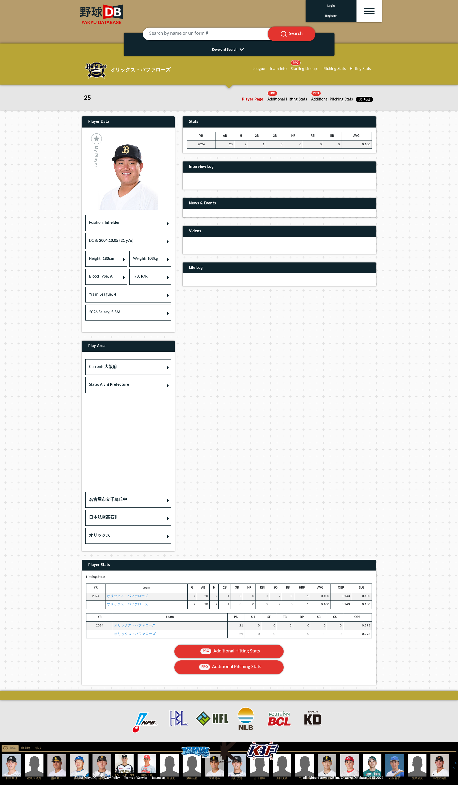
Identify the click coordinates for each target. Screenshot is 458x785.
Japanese (158, 778)
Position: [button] (104, 223)
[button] (128, 500)
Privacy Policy (110, 778)
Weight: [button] (145, 259)
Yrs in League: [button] (102, 294)
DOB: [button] (111, 241)
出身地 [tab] (25, 748)
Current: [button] (103, 367)
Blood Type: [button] (101, 276)
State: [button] (109, 385)
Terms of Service (136, 778)
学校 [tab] (38, 748)
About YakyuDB (85, 778)
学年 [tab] (13, 748)
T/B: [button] (140, 276)
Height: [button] (101, 259)
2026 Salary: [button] (104, 312)
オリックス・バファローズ (127, 596)
